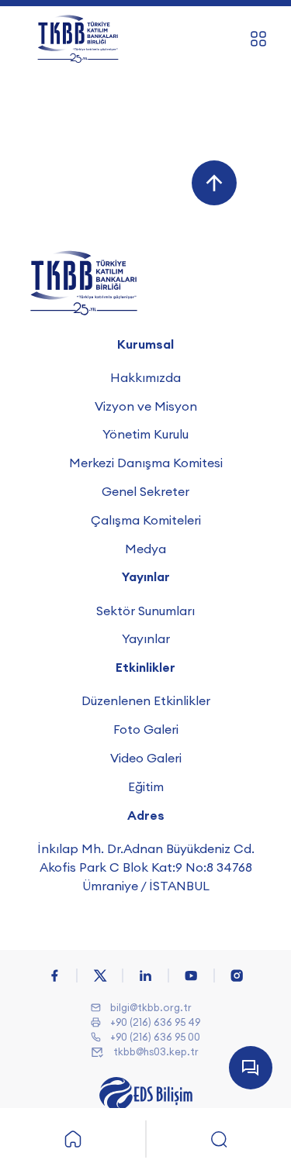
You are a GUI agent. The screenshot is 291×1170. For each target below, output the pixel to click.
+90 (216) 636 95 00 (155, 1037)
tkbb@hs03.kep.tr (156, 1051)
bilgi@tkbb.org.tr (151, 1007)
